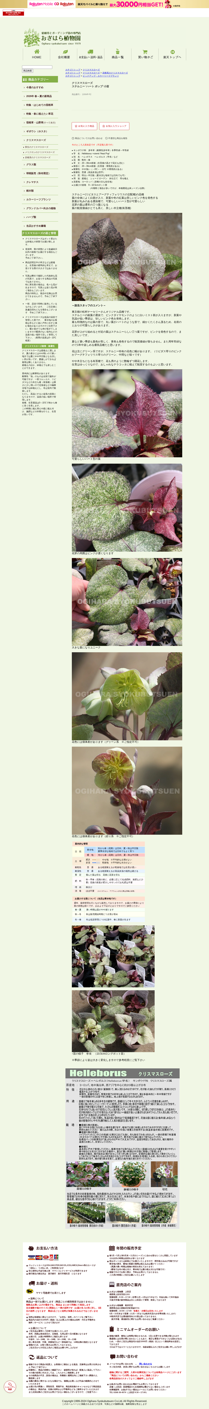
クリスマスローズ (91, 70)
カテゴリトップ (72, 70)
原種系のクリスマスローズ (37, 157)
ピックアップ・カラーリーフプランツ (101, 76)
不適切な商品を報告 (117, 138)
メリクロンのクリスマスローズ (40, 152)
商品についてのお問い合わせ (89, 138)
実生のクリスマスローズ (36, 147)
